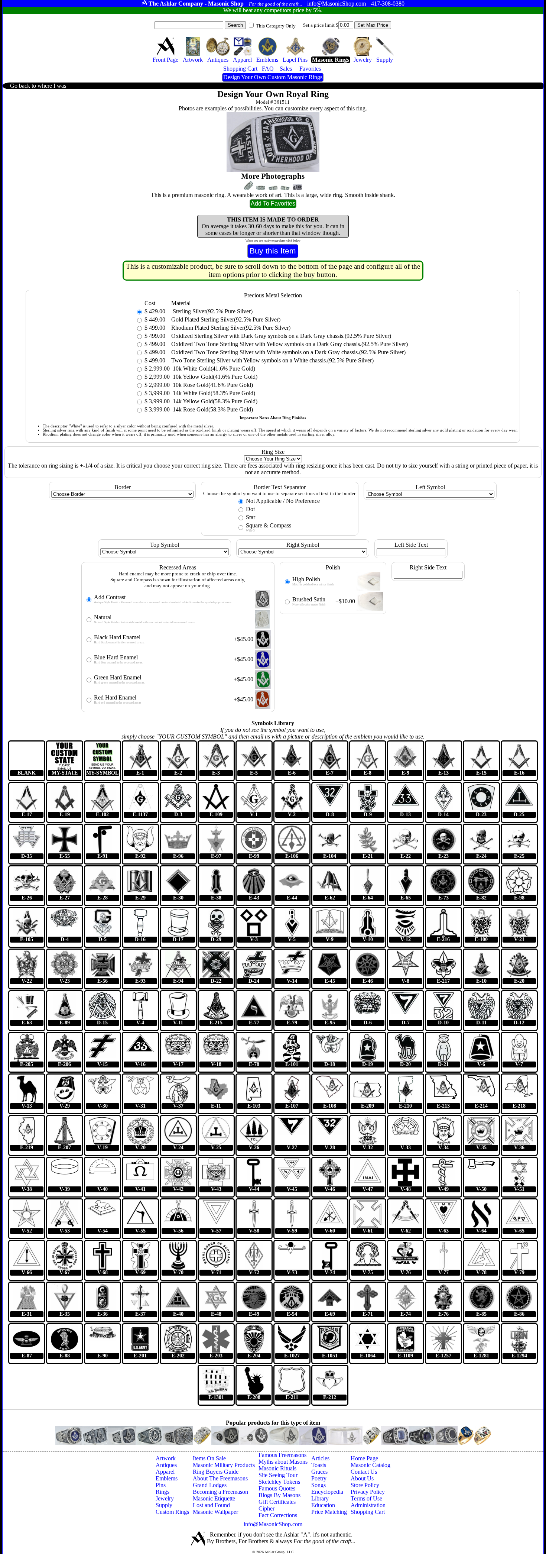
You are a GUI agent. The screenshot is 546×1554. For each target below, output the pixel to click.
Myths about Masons (283, 1461)
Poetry (318, 1478)
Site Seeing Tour (278, 1475)
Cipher (266, 1508)
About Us (362, 1478)
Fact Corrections (278, 1515)
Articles (320, 1458)
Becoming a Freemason (220, 1492)
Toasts (318, 1465)
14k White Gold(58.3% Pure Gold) (213, 393)
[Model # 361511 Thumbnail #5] (297, 187)
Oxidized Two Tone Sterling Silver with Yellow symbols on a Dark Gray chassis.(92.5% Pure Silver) (289, 344)
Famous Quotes (277, 1488)
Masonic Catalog (370, 1465)
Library (320, 1498)
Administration (368, 1505)
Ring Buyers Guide (215, 1472)
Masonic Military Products (224, 1465)
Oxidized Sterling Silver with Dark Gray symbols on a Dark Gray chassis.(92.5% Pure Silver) (281, 336)
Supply (164, 1505)
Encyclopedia (327, 1492)
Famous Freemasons (282, 1455)
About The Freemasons (220, 1478)
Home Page (364, 1458)
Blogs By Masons (279, 1495)
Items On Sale (209, 1458)
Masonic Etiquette (214, 1498)
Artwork (166, 1458)
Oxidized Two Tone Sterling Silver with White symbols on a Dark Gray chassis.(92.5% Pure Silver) (288, 352)
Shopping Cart (368, 1512)
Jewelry (165, 1498)
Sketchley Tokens (279, 1482)
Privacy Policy (368, 1492)
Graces (319, 1472)
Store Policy (365, 1485)
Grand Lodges (210, 1485)
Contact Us (364, 1472)
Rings (162, 1492)
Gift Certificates (277, 1502)
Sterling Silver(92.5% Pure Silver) (212, 311)
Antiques (166, 1465)
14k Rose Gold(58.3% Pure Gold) (212, 409)
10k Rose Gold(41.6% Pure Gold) (212, 385)
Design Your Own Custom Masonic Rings (272, 77)
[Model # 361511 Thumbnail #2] (260, 187)
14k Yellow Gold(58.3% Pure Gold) (214, 401)
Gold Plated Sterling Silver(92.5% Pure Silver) (225, 319)
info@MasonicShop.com (273, 1524)
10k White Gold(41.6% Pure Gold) (213, 368)
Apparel (165, 1472)
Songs (318, 1485)
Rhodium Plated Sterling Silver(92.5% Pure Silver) (230, 327)
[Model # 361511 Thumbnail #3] (272, 188)
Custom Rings (172, 1512)
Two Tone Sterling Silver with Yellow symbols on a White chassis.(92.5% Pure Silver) (272, 360)
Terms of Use (366, 1498)
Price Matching (329, 1512)
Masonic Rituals (277, 1468)
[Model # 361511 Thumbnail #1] (248, 185)
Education (323, 1505)
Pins (161, 1485)
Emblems (167, 1478)
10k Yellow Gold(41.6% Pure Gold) (214, 377)
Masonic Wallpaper (215, 1512)
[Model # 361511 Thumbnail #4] (285, 188)
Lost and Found (211, 1505)
